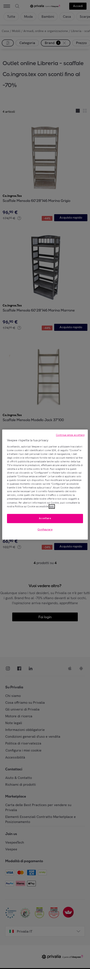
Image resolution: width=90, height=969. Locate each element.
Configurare (45, 529)
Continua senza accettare (70, 434)
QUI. (51, 506)
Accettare (45, 518)
